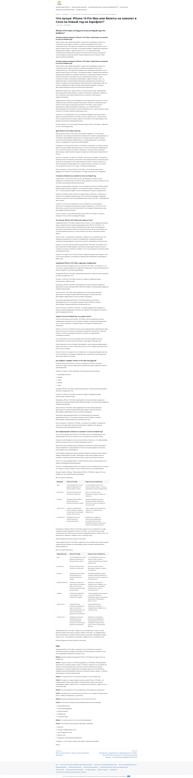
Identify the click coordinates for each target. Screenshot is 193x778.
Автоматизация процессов (79, 7)
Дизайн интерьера (102, 769)
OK (128, 776)
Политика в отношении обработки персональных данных (76, 764)
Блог (57, 764)
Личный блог (65, 14)
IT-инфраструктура (81, 9)
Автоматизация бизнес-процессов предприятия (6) (103, 7)
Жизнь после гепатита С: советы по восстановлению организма (72, 753)
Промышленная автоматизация (65, 9)
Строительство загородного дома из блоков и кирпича (71, 772)
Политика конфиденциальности (128, 764)
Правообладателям (61, 767)
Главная (58, 14)
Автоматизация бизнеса (63, 7)
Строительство (123, 7)
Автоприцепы (113, 769)
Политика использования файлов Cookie (105, 764)
